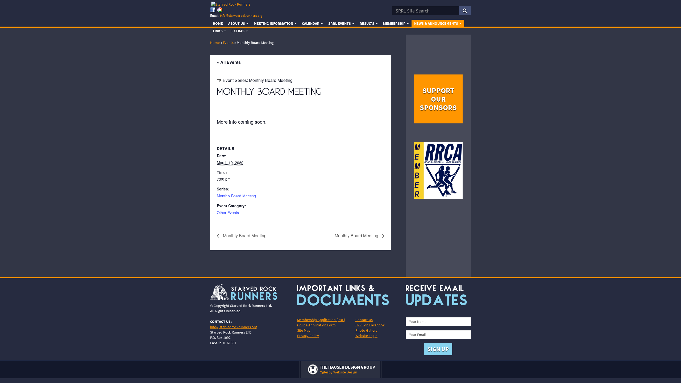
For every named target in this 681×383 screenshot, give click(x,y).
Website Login (366, 335)
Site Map (303, 330)
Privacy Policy (308, 335)
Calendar (311, 23)
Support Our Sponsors (438, 99)
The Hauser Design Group (347, 367)
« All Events (229, 62)
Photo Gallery (366, 330)
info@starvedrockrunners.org (241, 15)
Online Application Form (316, 325)
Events (228, 42)
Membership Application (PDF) (321, 319)
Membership (394, 23)
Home (218, 23)
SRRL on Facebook (370, 325)
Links (218, 30)
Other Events (228, 212)
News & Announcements (436, 23)
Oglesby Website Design (338, 372)
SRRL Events (340, 23)
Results (367, 23)
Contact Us (364, 319)
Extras (238, 30)
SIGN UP (438, 349)
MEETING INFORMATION (274, 23)
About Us (237, 23)
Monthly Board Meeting (236, 195)
